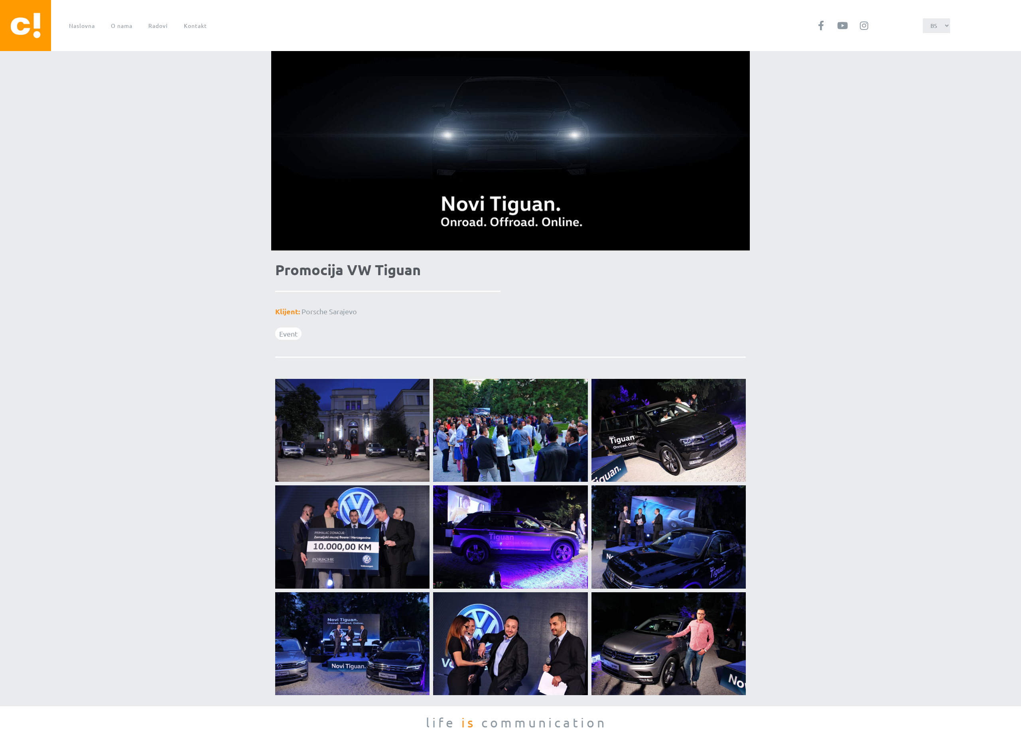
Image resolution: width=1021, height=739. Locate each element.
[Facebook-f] (821, 25)
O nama (121, 25)
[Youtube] (842, 25)
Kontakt (195, 25)
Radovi (158, 25)
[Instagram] (864, 25)
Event (288, 333)
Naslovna (82, 25)
